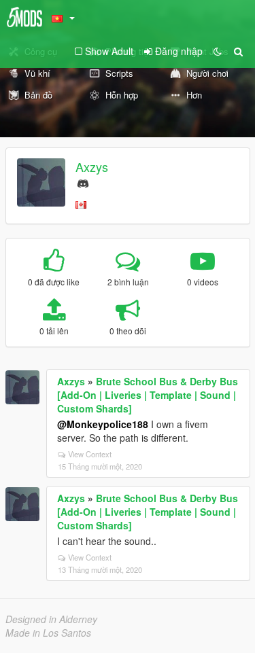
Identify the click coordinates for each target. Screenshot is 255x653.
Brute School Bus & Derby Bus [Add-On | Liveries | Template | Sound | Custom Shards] (147, 394)
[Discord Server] (82, 182)
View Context (90, 453)
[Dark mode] (217, 51)
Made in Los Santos (48, 632)
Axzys (91, 166)
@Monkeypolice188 (102, 424)
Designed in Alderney (51, 619)
